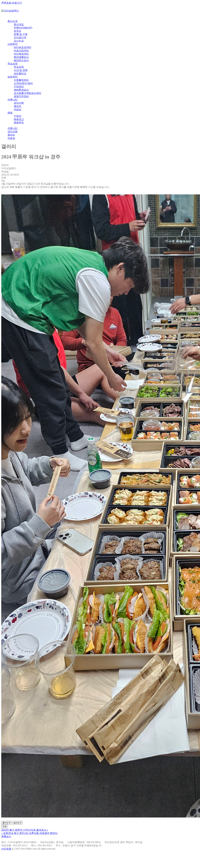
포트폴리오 (20, 73)
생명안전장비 (21, 96)
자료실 (17, 109)
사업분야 (13, 44)
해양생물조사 (21, 57)
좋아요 (6, 823)
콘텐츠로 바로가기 (11, 2)
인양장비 (19, 86)
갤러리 (17, 106)
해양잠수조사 (21, 60)
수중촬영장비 (21, 80)
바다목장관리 (21, 53)
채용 (10, 112)
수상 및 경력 (21, 70)
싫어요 (17, 823)
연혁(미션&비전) (23, 27)
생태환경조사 (21, 89)
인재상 (17, 116)
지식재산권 (20, 37)
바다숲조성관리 (22, 47)
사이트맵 (6, 848)
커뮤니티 (13, 99)
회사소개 (13, 21)
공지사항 (19, 103)
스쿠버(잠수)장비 (23, 83)
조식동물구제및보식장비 (27, 93)
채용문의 (19, 122)
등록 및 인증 (21, 34)
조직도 (17, 31)
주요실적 (13, 63)
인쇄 (4, 826)
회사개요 (19, 24)
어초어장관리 (21, 50)
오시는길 (19, 40)
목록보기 (6, 836)
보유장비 (13, 76)
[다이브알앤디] (10, 10)
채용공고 (19, 119)
